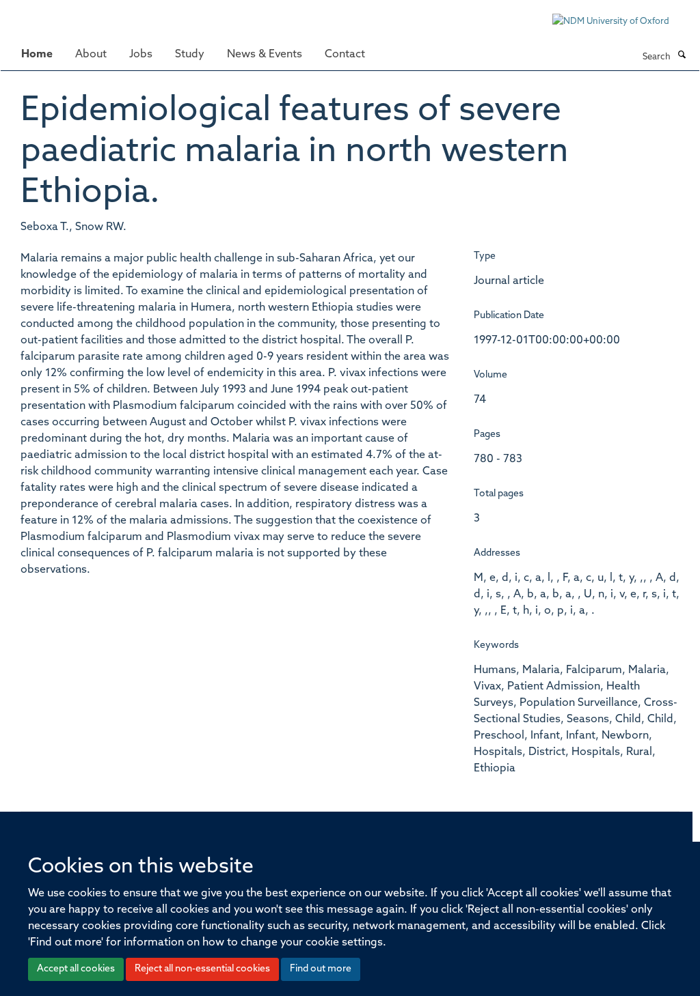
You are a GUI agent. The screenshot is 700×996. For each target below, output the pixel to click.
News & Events (264, 54)
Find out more (320, 969)
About (91, 54)
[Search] (681, 55)
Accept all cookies (76, 969)
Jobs (140, 54)
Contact (345, 54)
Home (37, 54)
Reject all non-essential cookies (202, 969)
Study (189, 54)
